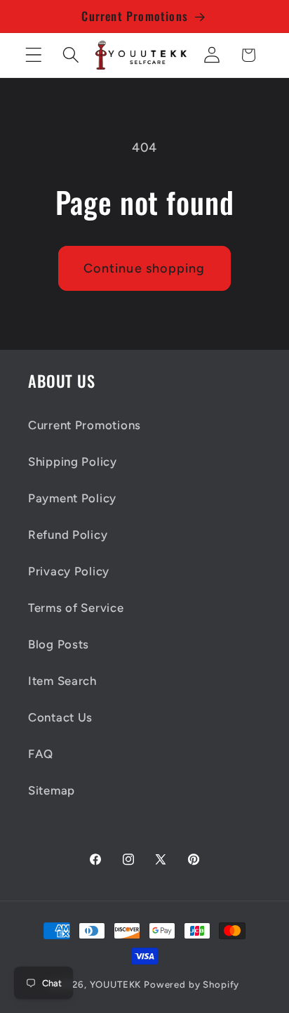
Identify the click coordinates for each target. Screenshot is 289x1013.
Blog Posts (58, 644)
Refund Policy (67, 535)
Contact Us (60, 717)
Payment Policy (72, 498)
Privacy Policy (68, 571)
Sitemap (51, 790)
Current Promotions (84, 425)
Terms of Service (76, 608)
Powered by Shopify (191, 984)
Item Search (62, 681)
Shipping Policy (72, 462)
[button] (34, 55)
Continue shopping (144, 268)
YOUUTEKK (116, 984)
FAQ (40, 754)
